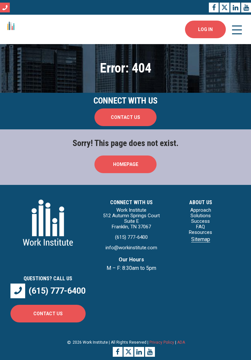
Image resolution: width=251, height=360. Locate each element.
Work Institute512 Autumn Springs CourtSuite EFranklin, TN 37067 (131, 218)
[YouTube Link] (246, 7)
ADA (181, 342)
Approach (200, 210)
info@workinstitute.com (131, 248)
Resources (200, 232)
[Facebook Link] (214, 7)
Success (200, 221)
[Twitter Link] (224, 7)
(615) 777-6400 (131, 237)
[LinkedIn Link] (235, 7)
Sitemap (200, 239)
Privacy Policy (161, 342)
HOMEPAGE (125, 164)
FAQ (200, 227)
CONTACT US (125, 117)
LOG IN (205, 29)
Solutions (201, 216)
